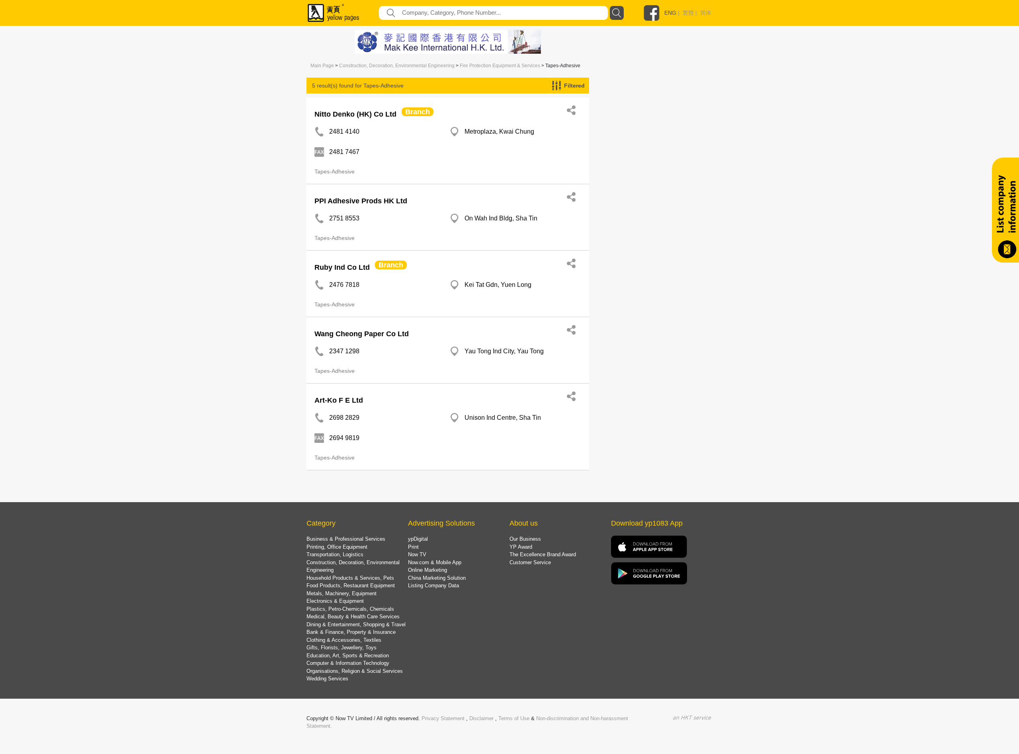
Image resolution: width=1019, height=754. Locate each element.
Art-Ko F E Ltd (338, 400)
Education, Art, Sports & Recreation (347, 656)
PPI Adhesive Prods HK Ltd (360, 201)
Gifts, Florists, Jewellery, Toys (341, 648)
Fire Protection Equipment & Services (500, 65)
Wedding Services (327, 679)
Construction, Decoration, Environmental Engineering (397, 65)
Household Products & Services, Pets (350, 578)
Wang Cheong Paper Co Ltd (361, 334)
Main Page (322, 65)
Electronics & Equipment (335, 601)
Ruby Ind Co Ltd (342, 267)
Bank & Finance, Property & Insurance (351, 632)
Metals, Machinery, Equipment (341, 593)
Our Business (525, 539)
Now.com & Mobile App (434, 562)
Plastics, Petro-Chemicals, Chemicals (350, 609)
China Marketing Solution (437, 578)
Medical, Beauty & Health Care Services (353, 617)
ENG (670, 13)
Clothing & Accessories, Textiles (343, 640)
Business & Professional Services (345, 539)
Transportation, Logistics (334, 554)
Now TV (417, 554)
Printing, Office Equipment (336, 547)
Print (413, 547)
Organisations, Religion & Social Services (354, 671)
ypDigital (418, 539)
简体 (705, 13)
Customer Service (530, 562)
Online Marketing (427, 570)
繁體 (688, 13)
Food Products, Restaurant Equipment (350, 585)
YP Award (521, 547)
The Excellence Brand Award (543, 554)
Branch (417, 112)
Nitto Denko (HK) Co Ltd (355, 114)
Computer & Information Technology (347, 663)
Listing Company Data (433, 585)
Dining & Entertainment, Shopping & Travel (356, 624)
